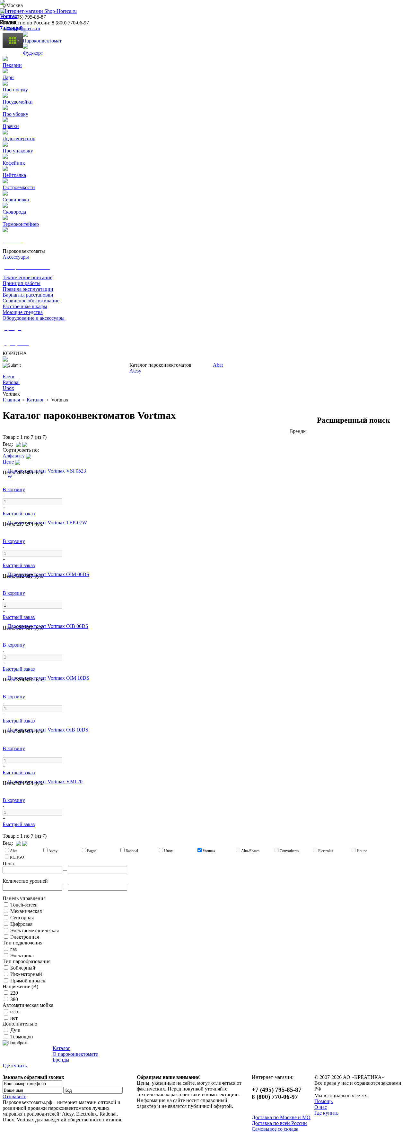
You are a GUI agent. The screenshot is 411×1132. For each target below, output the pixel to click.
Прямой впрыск (27, 980)
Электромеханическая (34, 930)
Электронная (24, 937)
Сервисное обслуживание (31, 300)
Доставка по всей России (279, 1123)
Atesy (135, 370)
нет (13, 1018)
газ (13, 949)
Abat (218, 365)
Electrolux (326, 851)
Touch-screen (23, 904)
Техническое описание (27, 277)
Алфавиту (14, 455)
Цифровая (20, 924)
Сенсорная (21, 917)
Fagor (8, 376)
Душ (14, 1030)
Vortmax (8, 16)
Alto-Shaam (250, 851)
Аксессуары (16, 257)
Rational (11, 382)
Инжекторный (25, 974)
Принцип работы (21, 283)
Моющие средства (23, 312)
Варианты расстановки (28, 295)
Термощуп (21, 1036)
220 (13, 993)
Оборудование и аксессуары (34, 318)
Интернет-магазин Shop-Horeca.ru (40, 11)
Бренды (61, 1060)
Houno (362, 851)
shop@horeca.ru (23, 28)
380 (13, 999)
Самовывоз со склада (275, 1129)
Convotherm (289, 851)
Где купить (15, 1065)
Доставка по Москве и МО (281, 1117)
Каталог (35, 399)
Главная (11, 399)
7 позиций (11, 28)
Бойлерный (22, 968)
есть (14, 1011)
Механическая (25, 911)
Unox (8, 388)
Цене (9, 462)
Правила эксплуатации (28, 289)
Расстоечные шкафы (25, 306)
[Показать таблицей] (24, 444)
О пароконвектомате (75, 1054)
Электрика (21, 955)
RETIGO (17, 857)
